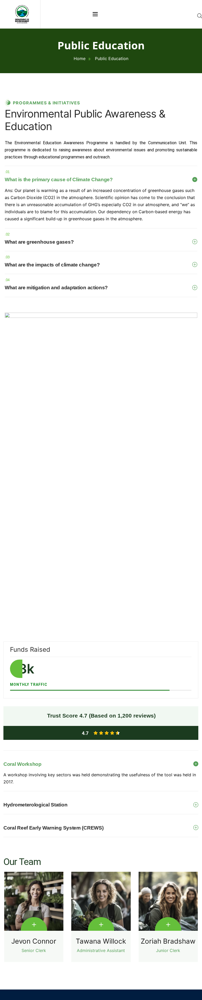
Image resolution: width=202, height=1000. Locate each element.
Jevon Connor (33, 941)
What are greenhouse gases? (39, 238)
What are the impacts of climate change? (52, 261)
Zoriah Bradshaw (168, 941)
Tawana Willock (101, 941)
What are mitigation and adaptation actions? (56, 284)
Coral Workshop (22, 764)
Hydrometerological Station (35, 805)
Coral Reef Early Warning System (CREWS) (53, 828)
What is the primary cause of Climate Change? (59, 176)
